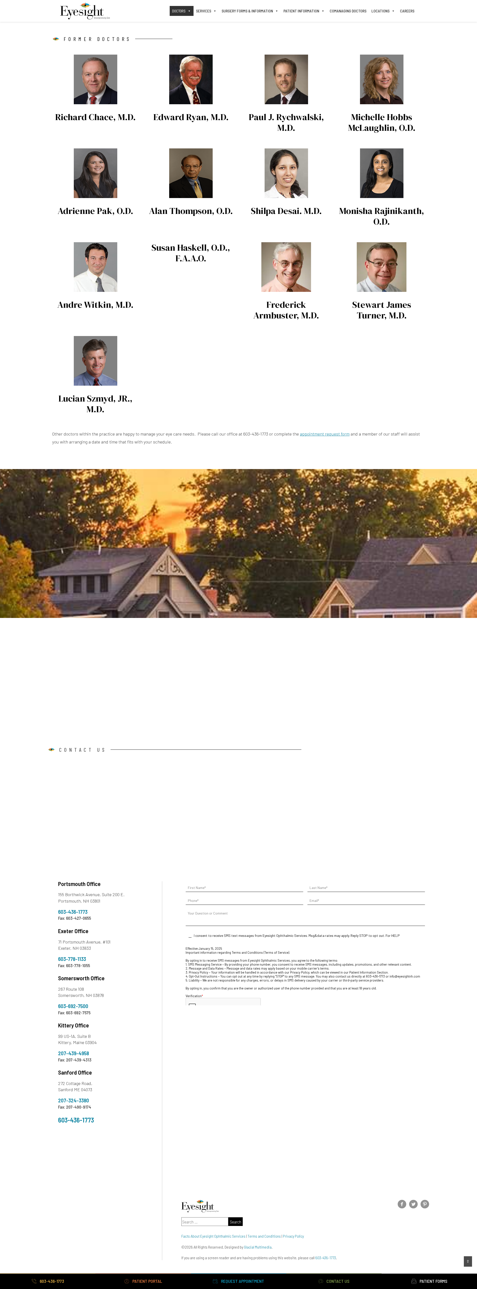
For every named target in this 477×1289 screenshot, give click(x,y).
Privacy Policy (293, 1236)
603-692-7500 (73, 1006)
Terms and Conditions (264, 1236)
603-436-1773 (72, 912)
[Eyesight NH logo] (85, 10)
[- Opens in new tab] (424, 1204)
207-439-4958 (73, 1053)
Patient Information (301, 10)
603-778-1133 (72, 959)
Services (203, 10)
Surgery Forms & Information (247, 10)
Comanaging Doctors (348, 10)
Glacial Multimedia (258, 1247)
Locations (380, 10)
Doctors (179, 10)
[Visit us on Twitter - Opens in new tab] (413, 1204)
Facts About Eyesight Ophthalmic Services (213, 1236)
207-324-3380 (73, 1100)
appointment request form (325, 434)
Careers (407, 10)
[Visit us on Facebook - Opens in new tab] (402, 1204)
